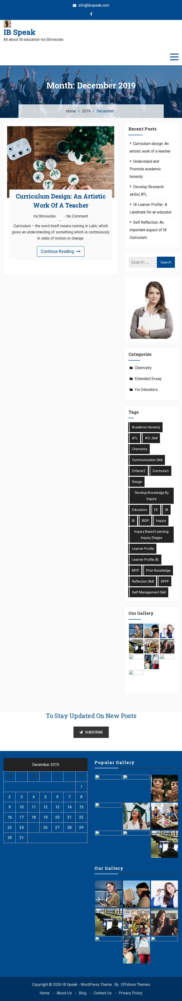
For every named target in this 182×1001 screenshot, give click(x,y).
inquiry (161, 521)
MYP (135, 570)
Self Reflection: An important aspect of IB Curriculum (148, 230)
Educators (139, 510)
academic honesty (146, 427)
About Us (64, 993)
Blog (82, 993)
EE (156, 510)
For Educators (146, 389)
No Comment (77, 216)
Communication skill (147, 460)
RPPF (165, 581)
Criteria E (139, 471)
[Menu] (174, 57)
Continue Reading (57, 251)
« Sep (8, 849)
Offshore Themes (135, 984)
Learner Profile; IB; (145, 559)
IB (133, 521)
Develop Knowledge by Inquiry (152, 496)
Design (137, 482)
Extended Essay (148, 378)
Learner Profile (143, 549)
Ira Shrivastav (44, 216)
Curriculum (161, 471)
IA (166, 510)
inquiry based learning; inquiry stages (151, 535)
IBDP (145, 521)
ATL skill (151, 438)
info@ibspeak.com (93, 5)
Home (45, 993)
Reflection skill (143, 581)
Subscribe (94, 732)
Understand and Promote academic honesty (145, 169)
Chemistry (143, 368)
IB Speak (20, 32)
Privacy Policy (130, 993)
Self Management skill (149, 592)
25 (34, 827)
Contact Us (103, 993)
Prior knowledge (158, 570)
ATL (135, 438)
